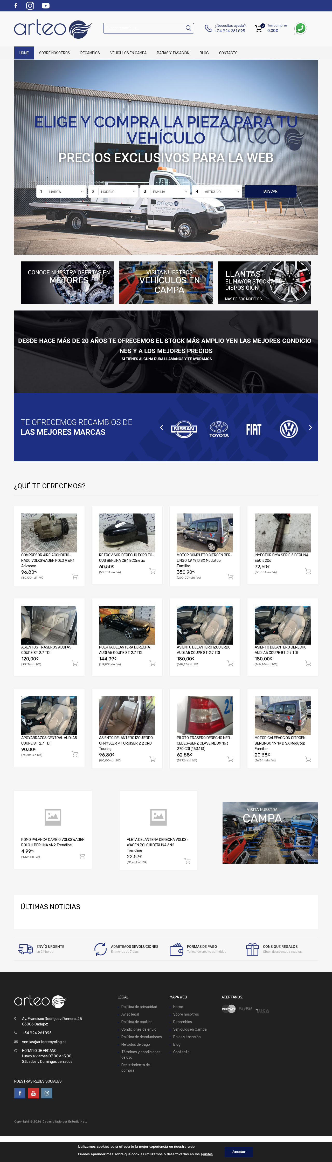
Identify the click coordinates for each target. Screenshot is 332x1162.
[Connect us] (19, 1093)
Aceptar (238, 1151)
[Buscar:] (148, 28)
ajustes (207, 1154)
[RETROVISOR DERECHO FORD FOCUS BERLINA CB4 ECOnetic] (127, 533)
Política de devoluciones (141, 1037)
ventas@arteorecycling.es (44, 1042)
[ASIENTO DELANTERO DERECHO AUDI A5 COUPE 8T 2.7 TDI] (283, 625)
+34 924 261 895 (227, 31)
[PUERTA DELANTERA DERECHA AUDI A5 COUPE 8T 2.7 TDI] (127, 625)
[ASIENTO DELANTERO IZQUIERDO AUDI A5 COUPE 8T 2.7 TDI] (205, 625)
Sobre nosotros (54, 53)
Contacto (228, 53)
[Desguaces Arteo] (36, 29)
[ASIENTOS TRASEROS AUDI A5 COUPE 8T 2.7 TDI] (49, 625)
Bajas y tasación (173, 53)
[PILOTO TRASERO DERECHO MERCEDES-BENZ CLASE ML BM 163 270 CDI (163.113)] (205, 716)
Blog (204, 53)
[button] (161, 427)
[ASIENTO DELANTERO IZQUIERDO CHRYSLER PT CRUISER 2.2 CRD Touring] (127, 716)
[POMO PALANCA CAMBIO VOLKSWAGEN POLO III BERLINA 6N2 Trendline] (53, 817)
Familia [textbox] (159, 192)
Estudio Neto (77, 1121)
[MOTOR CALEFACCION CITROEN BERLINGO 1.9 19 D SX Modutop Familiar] (283, 716)
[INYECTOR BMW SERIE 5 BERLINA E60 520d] (283, 533)
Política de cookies (137, 1022)
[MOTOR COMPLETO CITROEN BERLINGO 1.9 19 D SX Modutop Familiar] (205, 533)
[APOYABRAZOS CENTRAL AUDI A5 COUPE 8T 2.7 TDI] (49, 716)
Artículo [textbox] (213, 192)
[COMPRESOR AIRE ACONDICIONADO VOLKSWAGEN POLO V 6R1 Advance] (49, 533)
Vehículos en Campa (128, 53)
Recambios (90, 53)
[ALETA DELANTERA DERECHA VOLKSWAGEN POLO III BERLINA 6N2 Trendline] (158, 817)
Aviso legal (130, 1014)
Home (24, 53)
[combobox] (61, 191)
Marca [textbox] (55, 192)
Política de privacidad (139, 1007)
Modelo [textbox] (108, 192)
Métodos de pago (135, 1044)
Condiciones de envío (138, 1029)
